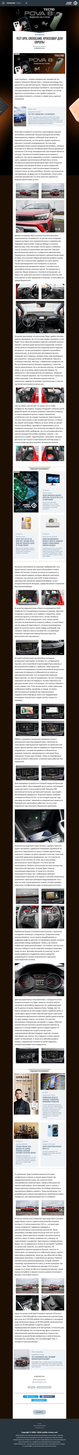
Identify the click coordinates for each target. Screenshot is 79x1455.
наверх (39, 1412)
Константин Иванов (50, 537)
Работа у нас (39, 1428)
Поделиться (48, 1396)
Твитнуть (32, 1396)
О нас (39, 1423)
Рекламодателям (39, 1426)
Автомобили (39, 35)
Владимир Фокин (39, 47)
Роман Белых (47, 493)
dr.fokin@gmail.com (40, 1382)
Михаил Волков (21, 1144)
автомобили (44, 1387)
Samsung (11, 3)
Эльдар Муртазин (49, 1095)
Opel (32, 1387)
